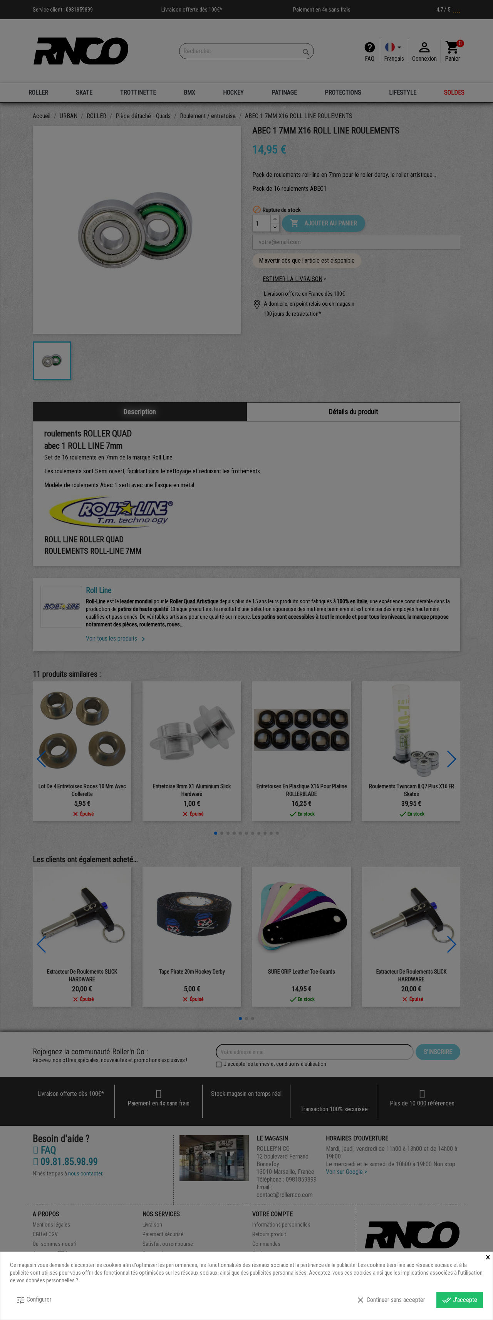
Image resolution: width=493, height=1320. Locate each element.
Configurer (34, 1300)
